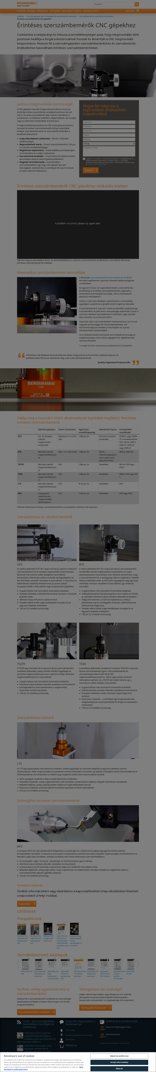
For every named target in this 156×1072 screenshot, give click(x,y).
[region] (78, 1062)
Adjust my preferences (119, 1056)
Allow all (119, 1068)
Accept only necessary (119, 1062)
